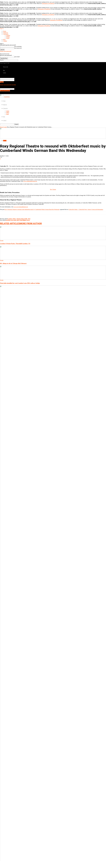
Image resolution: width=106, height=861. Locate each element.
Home (4, 31)
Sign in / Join (5, 66)
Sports (7, 38)
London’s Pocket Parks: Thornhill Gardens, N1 (15, 243)
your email (17, 56)
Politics (8, 36)
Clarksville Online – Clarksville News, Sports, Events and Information (86, 209)
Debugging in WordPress (48, 3)
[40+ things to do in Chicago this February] (53, 259)
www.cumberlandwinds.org (30, 181)
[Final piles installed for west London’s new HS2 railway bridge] (53, 279)
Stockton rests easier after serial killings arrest (18, 220)
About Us (5, 32)
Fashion (8, 35)
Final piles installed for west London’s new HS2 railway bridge (20, 283)
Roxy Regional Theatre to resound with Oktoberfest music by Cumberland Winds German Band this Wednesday (32, 209)
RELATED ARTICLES (10, 223)
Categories (5, 34)
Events (5, 127)
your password (18, 48)
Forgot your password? (5, 51)
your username (18, 46)
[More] (37, 161)
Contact (5, 41)
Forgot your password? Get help (8, 84)
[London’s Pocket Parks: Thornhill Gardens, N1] (53, 239)
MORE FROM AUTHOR (31, 223)
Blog (4, 39)
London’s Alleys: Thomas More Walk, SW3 (19, 218)
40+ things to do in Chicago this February (13, 263)
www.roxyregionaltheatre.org (20, 207)
